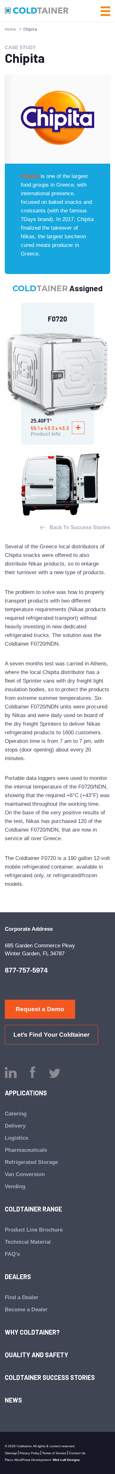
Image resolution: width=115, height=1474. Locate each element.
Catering (16, 1114)
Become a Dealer (26, 1310)
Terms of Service (54, 1453)
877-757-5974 (26, 970)
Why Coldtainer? (32, 1332)
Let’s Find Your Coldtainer (51, 1034)
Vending (15, 1186)
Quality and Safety (36, 1355)
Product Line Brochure (34, 1230)
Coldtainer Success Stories (50, 1377)
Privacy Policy (29, 1453)
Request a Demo (40, 1009)
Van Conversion (25, 1174)
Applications (26, 1093)
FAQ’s (12, 1254)
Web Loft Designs (66, 1460)
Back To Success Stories (80, 527)
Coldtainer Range (33, 1209)
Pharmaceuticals (26, 1150)
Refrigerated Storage (31, 1162)
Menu (105, 11)
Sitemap (11, 1453)
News (13, 1400)
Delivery (15, 1126)
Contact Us (77, 1453)
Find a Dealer (21, 1297)
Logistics (16, 1138)
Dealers (18, 1276)
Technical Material (28, 1242)
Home (10, 29)
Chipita (30, 176)
